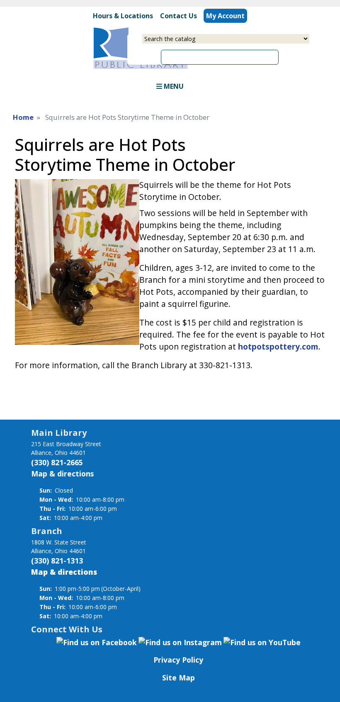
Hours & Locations (123, 15)
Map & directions (62, 474)
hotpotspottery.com (278, 346)
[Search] (281, 54)
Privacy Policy (178, 660)
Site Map (178, 678)
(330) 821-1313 (57, 561)
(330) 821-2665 (57, 462)
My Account (225, 15)
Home (23, 117)
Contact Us (178, 15)
